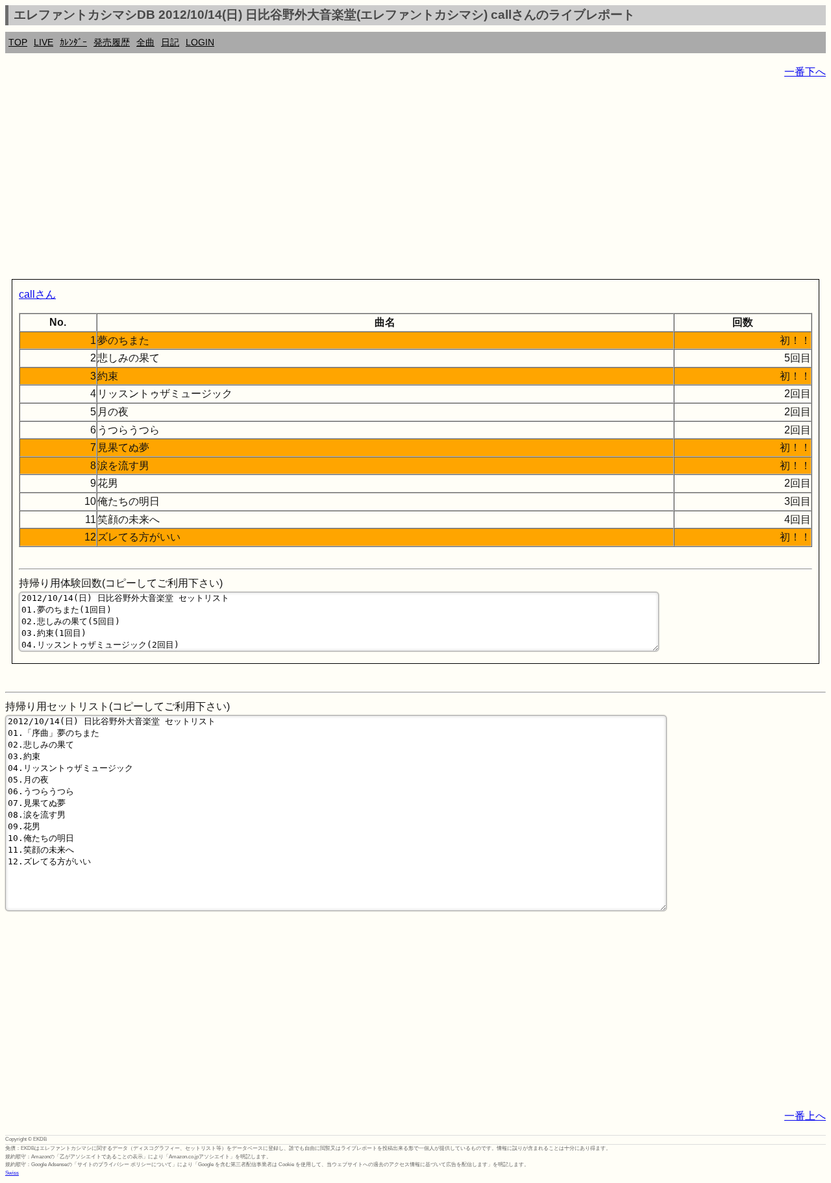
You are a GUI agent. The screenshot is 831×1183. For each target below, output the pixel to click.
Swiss (12, 1173)
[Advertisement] (394, 182)
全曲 (145, 42)
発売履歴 (111, 42)
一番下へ (805, 71)
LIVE (43, 42)
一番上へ (805, 1115)
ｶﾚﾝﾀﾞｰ (73, 42)
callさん (37, 294)
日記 (170, 42)
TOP (17, 42)
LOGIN (200, 42)
